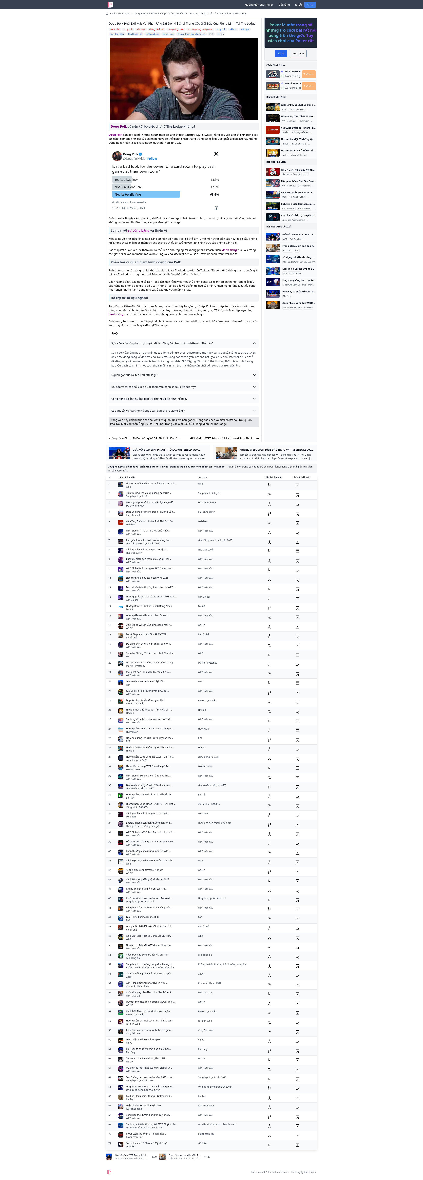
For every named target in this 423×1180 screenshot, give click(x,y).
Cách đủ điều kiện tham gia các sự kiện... (149, 558)
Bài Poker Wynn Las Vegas (304, 296)
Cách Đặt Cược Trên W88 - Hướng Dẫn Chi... (150, 860)
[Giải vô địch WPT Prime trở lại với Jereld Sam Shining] (273, 237)
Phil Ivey (287, 296)
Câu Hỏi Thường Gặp (291, 174)
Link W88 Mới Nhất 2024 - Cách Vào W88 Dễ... (151, 483)
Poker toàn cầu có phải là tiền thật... (146, 1133)
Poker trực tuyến (135, 703)
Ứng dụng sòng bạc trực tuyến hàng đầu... (150, 1086)
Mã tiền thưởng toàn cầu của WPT (145, 1127)
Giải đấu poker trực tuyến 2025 (143, 543)
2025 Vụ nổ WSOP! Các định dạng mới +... (149, 624)
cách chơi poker (121, 13)
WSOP (306, 174)
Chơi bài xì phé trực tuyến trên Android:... (149, 898)
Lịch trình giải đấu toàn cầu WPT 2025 (147, 577)
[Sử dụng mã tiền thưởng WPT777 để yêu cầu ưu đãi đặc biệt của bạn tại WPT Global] (273, 259)
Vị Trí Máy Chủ (315, 155)
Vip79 (129, 1042)
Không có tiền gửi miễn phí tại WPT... (146, 888)
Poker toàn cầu (134, 1137)
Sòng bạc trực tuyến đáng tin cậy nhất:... (148, 1114)
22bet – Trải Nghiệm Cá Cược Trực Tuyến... (149, 973)
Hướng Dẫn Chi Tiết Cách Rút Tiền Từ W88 (149, 1020)
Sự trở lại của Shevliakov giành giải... (146, 1058)
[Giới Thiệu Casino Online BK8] (273, 271)
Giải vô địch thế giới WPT (140, 788)
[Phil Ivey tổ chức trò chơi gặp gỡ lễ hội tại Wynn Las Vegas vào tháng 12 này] (273, 294)
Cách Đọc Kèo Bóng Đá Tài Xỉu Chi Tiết (147, 954)
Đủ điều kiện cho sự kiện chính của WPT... (149, 643)
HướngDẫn (132, 731)
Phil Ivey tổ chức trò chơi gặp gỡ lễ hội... (148, 1048)
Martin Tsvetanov (135, 665)
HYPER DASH (133, 769)
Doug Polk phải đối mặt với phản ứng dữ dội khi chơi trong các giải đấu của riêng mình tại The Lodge (190, 13)
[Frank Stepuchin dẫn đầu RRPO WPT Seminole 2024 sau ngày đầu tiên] (273, 248)
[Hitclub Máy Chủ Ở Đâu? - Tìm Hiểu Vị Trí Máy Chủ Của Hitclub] (273, 153)
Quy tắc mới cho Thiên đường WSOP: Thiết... (150, 1001)
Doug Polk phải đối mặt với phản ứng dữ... (149, 926)
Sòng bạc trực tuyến (137, 496)
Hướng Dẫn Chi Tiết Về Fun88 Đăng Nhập (149, 606)
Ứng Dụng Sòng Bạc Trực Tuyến (297, 285)
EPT (128, 741)
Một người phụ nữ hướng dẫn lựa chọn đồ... (150, 502)
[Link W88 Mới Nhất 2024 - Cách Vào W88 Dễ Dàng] (273, 195)
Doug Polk (119, 126)
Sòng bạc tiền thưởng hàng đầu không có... (150, 964)
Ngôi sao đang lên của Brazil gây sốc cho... (149, 737)
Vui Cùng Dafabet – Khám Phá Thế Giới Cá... (150, 521)
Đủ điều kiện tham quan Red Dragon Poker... (150, 841)
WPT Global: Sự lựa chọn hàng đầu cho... (148, 775)
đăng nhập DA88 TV (137, 807)
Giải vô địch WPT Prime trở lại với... (145, 681)
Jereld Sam (311, 239)
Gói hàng (284, 4)
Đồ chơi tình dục (135, 505)
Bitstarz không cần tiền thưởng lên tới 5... (149, 822)
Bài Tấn (130, 797)
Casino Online (294, 273)
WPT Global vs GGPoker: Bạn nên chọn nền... (150, 832)
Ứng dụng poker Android (140, 901)
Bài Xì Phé (287, 250)
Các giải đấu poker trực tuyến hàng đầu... (149, 540)
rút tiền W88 (133, 1023)
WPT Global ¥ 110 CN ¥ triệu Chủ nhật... (148, 530)
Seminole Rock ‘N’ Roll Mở (313, 250)
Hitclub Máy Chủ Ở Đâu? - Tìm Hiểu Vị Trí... (149, 709)
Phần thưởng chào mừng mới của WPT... (148, 851)
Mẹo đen (131, 816)
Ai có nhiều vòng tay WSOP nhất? (144, 869)
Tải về (310, 4)
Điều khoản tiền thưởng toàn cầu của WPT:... (150, 587)
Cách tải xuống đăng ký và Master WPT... (148, 879)
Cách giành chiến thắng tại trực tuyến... (148, 813)
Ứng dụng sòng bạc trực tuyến (143, 1089)
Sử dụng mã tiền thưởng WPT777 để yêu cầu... (152, 1124)
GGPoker (130, 1146)
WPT (285, 239)
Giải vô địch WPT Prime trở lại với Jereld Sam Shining (222, 438)
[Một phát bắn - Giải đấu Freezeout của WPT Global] (273, 183)
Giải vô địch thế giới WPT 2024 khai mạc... (149, 785)
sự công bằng (138, 230)
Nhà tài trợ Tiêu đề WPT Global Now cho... (149, 945)
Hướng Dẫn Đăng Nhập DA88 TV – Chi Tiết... (150, 803)
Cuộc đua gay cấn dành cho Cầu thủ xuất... (150, 992)
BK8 (285, 273)
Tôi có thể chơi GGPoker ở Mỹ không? (146, 1143)
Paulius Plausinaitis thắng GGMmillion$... (149, 1096)
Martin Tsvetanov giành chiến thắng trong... (150, 662)
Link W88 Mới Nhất (297, 109)
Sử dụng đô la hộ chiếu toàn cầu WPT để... (149, 719)
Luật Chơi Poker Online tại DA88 (143, 1105)
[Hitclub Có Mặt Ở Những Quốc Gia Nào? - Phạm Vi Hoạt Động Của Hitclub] (273, 141)
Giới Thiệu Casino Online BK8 (142, 916)
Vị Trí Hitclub (314, 143)
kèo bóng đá (133, 957)
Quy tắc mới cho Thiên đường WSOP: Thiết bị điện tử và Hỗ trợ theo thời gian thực (146, 438)
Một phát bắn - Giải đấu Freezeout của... (148, 671)
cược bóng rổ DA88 (136, 760)
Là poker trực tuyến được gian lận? (145, 700)
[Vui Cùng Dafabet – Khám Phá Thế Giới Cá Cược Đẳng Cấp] (273, 130)
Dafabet (285, 132)
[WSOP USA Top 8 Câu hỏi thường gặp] (273, 172)
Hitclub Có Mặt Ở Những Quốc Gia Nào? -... (150, 747)
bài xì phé (131, 637)
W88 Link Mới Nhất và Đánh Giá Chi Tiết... (149, 935)
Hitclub (285, 143)
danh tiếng (229, 250)
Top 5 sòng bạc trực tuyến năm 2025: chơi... (150, 1077)
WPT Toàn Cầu (288, 121)
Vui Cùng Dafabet (300, 132)
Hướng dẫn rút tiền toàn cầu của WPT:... (148, 615)
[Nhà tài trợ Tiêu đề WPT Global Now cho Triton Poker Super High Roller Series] (273, 118)
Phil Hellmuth (296, 307)
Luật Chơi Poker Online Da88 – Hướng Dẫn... (150, 511)
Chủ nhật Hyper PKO (137, 986)
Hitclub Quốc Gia (298, 143)
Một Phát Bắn (304, 185)
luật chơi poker (134, 515)
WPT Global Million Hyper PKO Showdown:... (150, 568)
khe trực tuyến (134, 552)
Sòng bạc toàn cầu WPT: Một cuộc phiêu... (149, 907)
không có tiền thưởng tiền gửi (142, 826)
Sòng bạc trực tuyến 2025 (140, 1080)
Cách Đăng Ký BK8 (310, 273)
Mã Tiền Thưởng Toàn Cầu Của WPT (299, 262)
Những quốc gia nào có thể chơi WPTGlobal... (151, 596)
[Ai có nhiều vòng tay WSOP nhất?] (273, 305)
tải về (298, 4)
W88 (284, 109)
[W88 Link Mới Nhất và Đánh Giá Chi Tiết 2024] (273, 107)
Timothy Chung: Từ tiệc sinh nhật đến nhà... (150, 653)
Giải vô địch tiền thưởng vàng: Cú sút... (147, 690)
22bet (129, 976)
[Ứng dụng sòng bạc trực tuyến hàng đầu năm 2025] (273, 282)
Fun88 (129, 609)
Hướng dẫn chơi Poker (259, 4)
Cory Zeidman (133, 1033)
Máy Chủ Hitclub (298, 155)
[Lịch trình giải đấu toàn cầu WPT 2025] (273, 206)
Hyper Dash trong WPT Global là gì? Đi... (148, 766)
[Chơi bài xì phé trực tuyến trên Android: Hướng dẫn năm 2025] (273, 217)
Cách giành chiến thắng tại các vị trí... (147, 549)
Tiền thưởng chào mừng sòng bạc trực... (148, 492)
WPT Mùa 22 (133, 995)
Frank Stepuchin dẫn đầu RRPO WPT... (147, 634)
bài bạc (130, 1099)
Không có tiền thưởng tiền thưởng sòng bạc (150, 967)
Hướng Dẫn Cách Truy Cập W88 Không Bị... (149, 728)
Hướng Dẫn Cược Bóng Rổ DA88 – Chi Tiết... (150, 756)
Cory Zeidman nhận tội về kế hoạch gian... (149, 1030)
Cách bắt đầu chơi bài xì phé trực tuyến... (149, 1011)
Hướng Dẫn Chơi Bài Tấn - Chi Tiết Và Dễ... (149, 794)
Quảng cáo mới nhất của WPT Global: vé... (149, 1067)
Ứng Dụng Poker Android (293, 220)
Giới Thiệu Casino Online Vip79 (143, 1039)
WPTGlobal (132, 599)
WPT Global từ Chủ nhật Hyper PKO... (146, 982)
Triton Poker (303, 121)
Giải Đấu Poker (304, 208)
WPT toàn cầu (133, 533)
